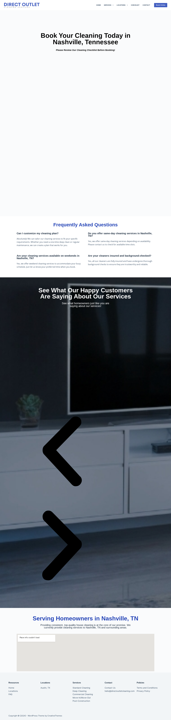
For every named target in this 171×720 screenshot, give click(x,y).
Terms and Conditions (147, 688)
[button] (62, 452)
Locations (121, 5)
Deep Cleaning (80, 691)
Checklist (135, 5)
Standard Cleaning (81, 688)
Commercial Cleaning (83, 694)
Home (98, 5)
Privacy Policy (143, 691)
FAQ (10, 694)
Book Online (160, 5)
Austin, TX (45, 688)
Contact (146, 5)
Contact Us (110, 688)
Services (107, 5)
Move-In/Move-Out (82, 697)
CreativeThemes (54, 716)
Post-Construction (81, 701)
